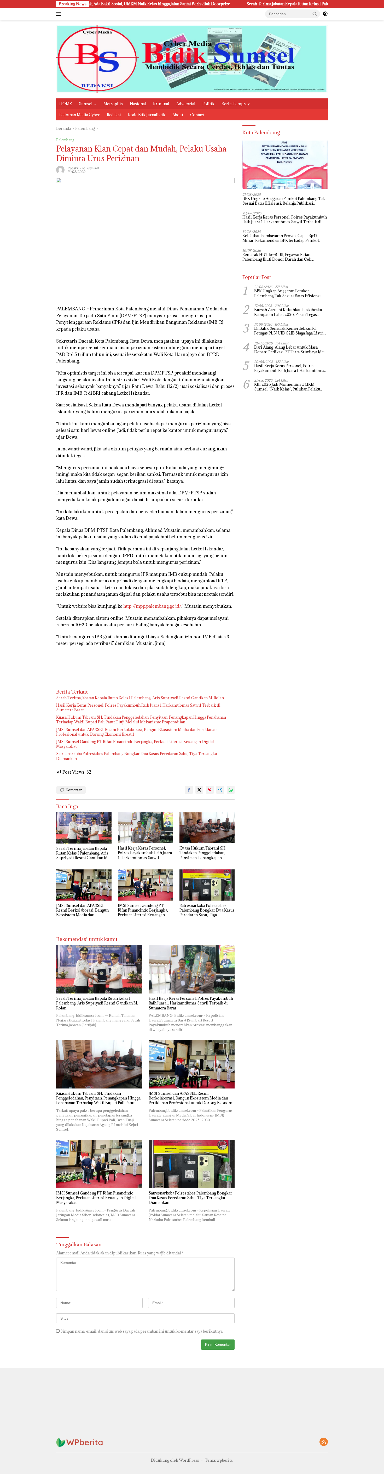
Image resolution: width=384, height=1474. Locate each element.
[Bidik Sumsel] (192, 58)
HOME (65, 103)
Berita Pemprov (236, 103)
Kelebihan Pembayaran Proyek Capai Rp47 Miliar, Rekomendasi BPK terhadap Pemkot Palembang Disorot (280, 238)
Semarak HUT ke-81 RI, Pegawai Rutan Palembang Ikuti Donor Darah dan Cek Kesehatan (276, 257)
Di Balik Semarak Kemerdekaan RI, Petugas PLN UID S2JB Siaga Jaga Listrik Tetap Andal (290, 331)
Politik (208, 103)
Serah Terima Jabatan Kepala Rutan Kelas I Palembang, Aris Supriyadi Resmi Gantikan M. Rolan (269, 4)
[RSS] (323, 1442)
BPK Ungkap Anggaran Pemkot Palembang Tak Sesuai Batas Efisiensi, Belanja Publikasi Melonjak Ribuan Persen (283, 201)
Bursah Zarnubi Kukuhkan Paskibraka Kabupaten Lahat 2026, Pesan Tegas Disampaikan (288, 312)
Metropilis (113, 103)
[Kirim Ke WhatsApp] (231, 790)
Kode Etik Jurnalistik (146, 114)
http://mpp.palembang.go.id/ (152, 606)
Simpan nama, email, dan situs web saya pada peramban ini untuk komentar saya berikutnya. (141, 1331)
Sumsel (85, 103)
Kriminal (161, 103)
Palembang (65, 139)
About (177, 114)
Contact (197, 114)
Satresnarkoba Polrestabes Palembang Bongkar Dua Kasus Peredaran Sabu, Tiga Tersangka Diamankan (136, 756)
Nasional (138, 103)
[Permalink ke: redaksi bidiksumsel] (60, 169)
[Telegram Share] (220, 790)
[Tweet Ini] (199, 790)
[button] (315, 13)
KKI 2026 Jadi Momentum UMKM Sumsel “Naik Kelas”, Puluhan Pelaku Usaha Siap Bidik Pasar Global (287, 387)
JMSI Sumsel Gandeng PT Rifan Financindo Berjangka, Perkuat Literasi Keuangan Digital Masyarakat (135, 744)
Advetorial (185, 103)
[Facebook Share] (189, 790)
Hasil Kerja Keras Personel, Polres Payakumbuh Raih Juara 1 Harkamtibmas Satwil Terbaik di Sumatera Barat (138, 707)
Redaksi (114, 114)
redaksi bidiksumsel (83, 168)
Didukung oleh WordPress (175, 1460)
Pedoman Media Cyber (79, 114)
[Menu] (59, 13)
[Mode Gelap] (325, 13)
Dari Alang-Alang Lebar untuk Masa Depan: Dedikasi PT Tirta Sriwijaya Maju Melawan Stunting (290, 349)
